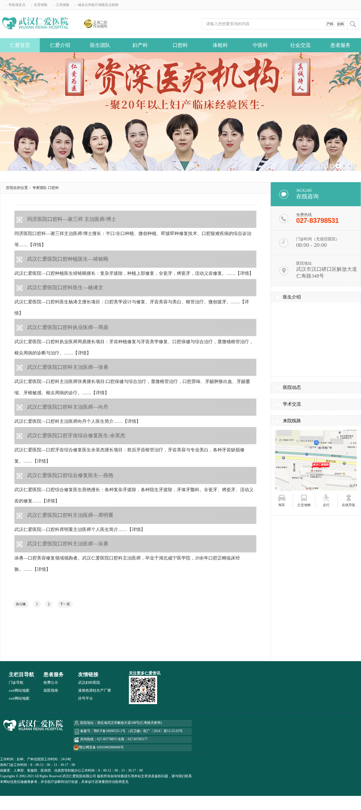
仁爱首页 (20, 45)
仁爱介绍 (60, 45)
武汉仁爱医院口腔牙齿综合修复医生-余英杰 (76, 435)
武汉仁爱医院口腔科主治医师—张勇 (67, 367)
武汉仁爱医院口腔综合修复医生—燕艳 (70, 475)
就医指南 (50, 690)
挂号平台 (85, 698)
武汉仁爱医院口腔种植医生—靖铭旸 (67, 259)
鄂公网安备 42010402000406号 (101, 747)
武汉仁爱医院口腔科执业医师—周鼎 (67, 327)
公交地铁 (304, 505)
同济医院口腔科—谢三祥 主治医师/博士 (71, 219)
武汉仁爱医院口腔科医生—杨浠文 (65, 287)
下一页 (65, 604)
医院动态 (292, 387)
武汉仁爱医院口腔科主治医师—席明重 (70, 515)
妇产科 (140, 45)
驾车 (281, 505)
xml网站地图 (19, 690)
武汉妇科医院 (89, 682)
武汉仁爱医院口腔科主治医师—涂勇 (67, 543)
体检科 (220, 45)
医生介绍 (292, 297)
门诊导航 (16, 682)
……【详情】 (32, 244)
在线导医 (348, 505)
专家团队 (39, 188)
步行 (326, 505)
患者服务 (340, 45)
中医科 (260, 45)
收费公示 (50, 682)
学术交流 (292, 404)
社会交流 (300, 45)
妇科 (340, 24)
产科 (330, 24)
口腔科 (180, 45)
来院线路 (292, 420)
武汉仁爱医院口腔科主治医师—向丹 (67, 407)
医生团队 (100, 45)
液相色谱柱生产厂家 (94, 690)
